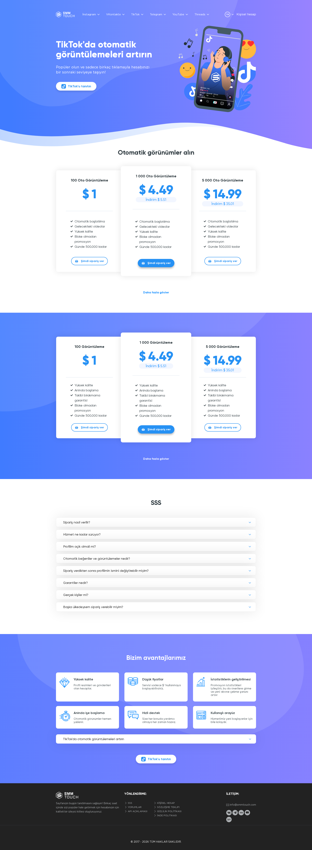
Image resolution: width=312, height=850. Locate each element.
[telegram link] (235, 812)
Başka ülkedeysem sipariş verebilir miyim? (93, 607)
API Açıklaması (137, 811)
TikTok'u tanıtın (79, 86)
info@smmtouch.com (243, 805)
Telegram (156, 14)
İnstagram (89, 14)
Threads (199, 14)
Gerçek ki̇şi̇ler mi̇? (75, 595)
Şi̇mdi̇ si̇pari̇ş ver (92, 261)
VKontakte (113, 14)
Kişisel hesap (246, 14)
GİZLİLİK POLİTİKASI (168, 811)
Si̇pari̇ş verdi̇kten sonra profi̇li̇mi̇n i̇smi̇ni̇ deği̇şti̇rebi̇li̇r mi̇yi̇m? (106, 571)
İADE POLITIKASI (166, 816)
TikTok (135, 14)
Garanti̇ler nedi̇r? (75, 583)
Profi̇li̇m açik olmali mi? (79, 546)
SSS (129, 803)
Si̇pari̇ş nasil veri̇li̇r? (76, 522)
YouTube (178, 14)
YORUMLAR (134, 807)
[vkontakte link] (229, 812)
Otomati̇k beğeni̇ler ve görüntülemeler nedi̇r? (96, 558)
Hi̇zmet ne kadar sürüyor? (82, 534)
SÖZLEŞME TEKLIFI (167, 807)
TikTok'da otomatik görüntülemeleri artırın (93, 739)
